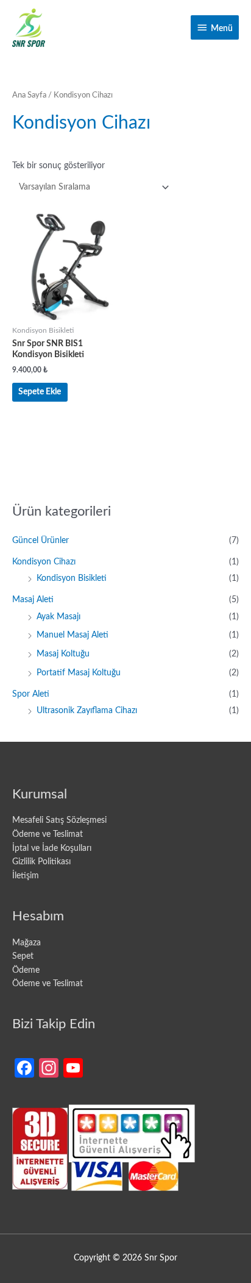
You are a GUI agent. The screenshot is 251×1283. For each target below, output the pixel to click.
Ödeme (26, 970)
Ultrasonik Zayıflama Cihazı (87, 710)
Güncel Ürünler (40, 540)
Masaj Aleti (33, 599)
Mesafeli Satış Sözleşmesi (59, 820)
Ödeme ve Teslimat (47, 834)
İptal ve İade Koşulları (51, 848)
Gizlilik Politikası (41, 862)
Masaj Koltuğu (63, 654)
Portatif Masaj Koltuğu (79, 673)
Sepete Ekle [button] (39, 392)
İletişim (25, 876)
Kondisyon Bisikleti (72, 578)
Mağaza (26, 943)
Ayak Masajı (58, 617)
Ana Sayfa (29, 95)
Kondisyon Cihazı (44, 562)
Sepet (23, 956)
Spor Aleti (30, 694)
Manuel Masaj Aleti (72, 635)
